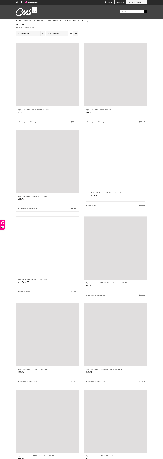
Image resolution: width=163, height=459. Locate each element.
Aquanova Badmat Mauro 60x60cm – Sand (101, 109)
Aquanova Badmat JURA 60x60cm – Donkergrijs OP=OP (106, 456)
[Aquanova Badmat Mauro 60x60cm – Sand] (115, 74)
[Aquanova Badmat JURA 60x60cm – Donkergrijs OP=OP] (115, 421)
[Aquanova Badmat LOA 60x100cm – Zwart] (47, 334)
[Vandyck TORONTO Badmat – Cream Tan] (47, 246)
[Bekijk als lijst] (75, 33)
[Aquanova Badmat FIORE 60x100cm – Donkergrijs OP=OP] (115, 248)
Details (75, 122)
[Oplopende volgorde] (42, 33)
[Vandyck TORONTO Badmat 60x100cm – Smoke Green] (115, 160)
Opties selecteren (92, 205)
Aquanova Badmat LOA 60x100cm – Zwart (33, 369)
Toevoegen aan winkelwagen (28, 122)
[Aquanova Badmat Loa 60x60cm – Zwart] (47, 161)
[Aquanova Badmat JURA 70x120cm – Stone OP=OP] (47, 421)
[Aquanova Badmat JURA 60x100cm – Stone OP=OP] (115, 334)
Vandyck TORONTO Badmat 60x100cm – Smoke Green (105, 193)
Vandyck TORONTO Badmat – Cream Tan (32, 279)
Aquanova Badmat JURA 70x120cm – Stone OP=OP (36, 456)
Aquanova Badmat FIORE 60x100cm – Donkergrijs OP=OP (106, 283)
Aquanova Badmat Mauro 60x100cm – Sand (33, 109)
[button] (87, 20)
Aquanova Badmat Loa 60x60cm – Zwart (32, 196)
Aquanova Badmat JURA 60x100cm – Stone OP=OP (104, 369)
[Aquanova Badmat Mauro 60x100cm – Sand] (47, 74)
